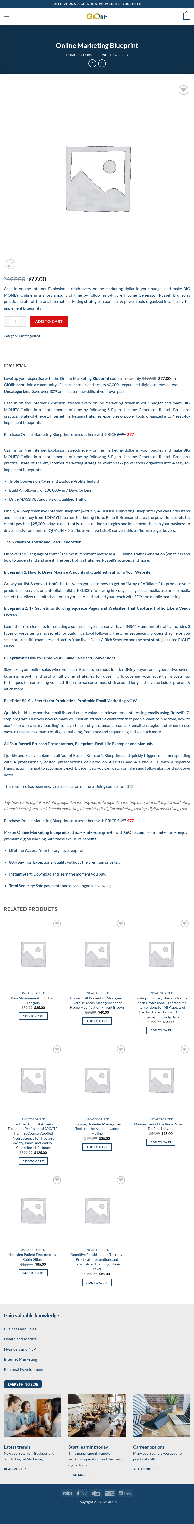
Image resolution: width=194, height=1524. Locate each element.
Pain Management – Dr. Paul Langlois (33, 1000)
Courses (88, 55)
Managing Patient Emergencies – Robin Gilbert (33, 1257)
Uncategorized (114, 55)
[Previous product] (102, 63)
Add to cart (49, 321)
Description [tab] (15, 366)
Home (71, 55)
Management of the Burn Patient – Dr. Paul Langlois (161, 1126)
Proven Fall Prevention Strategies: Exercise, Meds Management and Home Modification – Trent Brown (97, 1002)
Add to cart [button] (33, 1016)
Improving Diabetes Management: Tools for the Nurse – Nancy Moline (97, 1128)
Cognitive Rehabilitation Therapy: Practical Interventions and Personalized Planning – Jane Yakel (96, 1261)
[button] (7, 16)
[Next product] (92, 63)
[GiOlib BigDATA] (97, 16)
